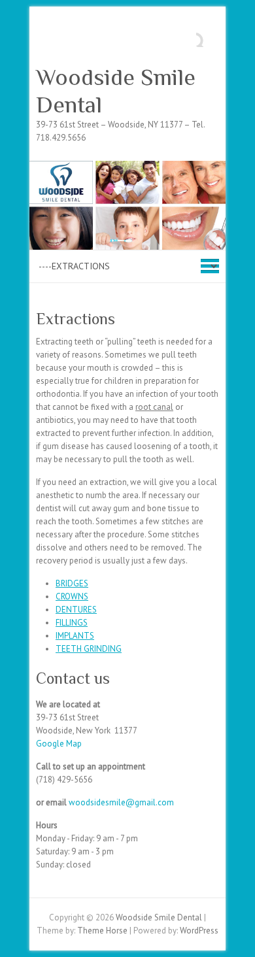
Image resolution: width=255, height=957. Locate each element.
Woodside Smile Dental (116, 91)
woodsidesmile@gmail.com (121, 802)
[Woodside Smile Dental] (127, 167)
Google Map (59, 743)
